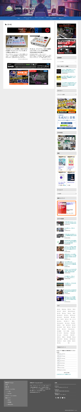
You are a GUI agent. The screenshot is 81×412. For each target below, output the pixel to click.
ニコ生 (9, 391)
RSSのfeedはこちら (34, 392)
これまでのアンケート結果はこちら (64, 374)
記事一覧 (7, 387)
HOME (6, 384)
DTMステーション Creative (10, 395)
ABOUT (9, 400)
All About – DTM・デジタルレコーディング (61, 386)
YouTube (9, 393)
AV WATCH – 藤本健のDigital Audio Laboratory (62, 390)
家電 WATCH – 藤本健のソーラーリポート (60, 394)
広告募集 (9, 402)
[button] (75, 61)
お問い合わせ (10, 404)
